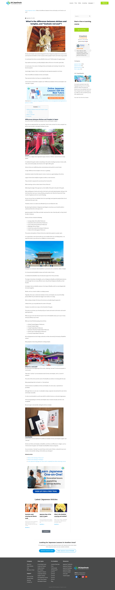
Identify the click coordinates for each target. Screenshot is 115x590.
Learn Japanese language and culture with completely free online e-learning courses (47, 461)
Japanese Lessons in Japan (47, 550)
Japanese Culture (32, 10)
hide (39, 106)
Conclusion (28, 116)
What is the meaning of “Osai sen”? (36, 457)
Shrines (29, 111)
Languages (90, 3)
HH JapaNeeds (83, 36)
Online (79, 3)
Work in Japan (77, 69)
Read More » (27, 527)
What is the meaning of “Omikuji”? (35, 459)
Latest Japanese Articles (46, 499)
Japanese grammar (78, 67)
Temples (29, 112)
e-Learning (84, 3)
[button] (46, 531)
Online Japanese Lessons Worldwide (65, 550)
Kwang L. (82, 45)
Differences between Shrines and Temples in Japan (37, 109)
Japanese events (77, 65)
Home (26, 10)
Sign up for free (81, 29)
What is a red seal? (30, 114)
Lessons (71, 3)
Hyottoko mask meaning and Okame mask (31, 516)
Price (76, 3)
